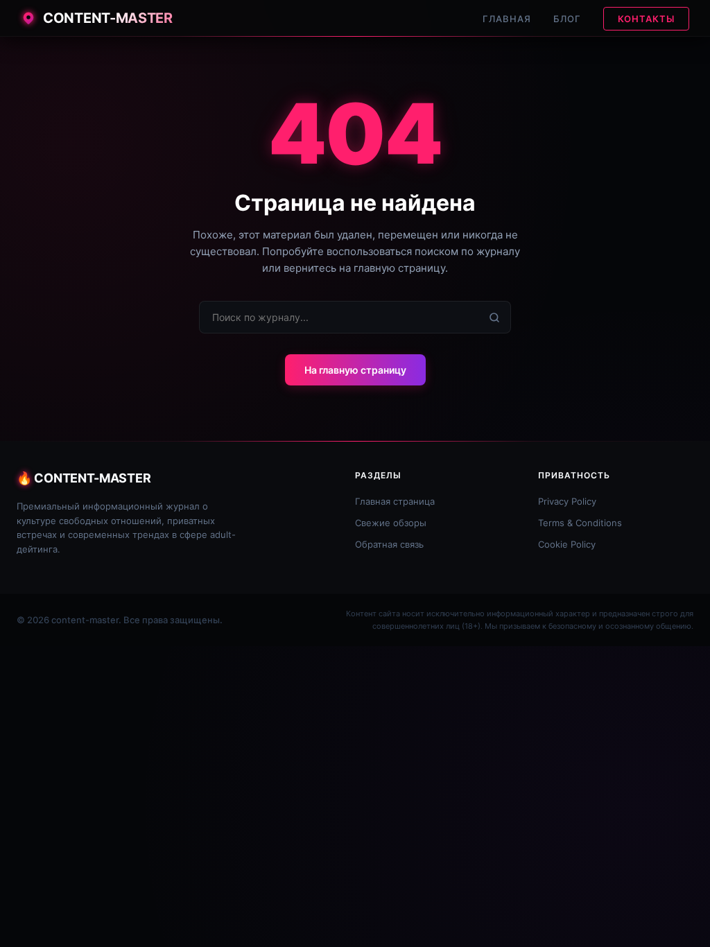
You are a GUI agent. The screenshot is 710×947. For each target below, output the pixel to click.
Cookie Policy (567, 544)
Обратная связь (389, 544)
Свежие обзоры (390, 522)
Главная (507, 18)
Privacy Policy (567, 501)
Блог (567, 18)
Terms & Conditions (580, 522)
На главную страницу (355, 370)
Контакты (646, 18)
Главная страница (395, 501)
